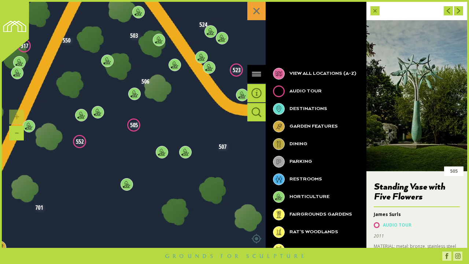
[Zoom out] (16, 133)
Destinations (307, 108)
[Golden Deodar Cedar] (209, 67)
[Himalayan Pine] (138, 12)
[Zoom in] (16, 117)
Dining (297, 144)
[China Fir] (17, 73)
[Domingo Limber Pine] (222, 38)
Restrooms (305, 179)
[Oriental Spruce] (175, 65)
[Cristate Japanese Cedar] (210, 31)
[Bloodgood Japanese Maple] (98, 112)
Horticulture (308, 196)
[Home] (17, 33)
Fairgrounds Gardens (320, 214)
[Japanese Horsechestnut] (185, 152)
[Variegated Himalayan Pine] (159, 40)
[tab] (256, 74)
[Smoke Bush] (127, 184)
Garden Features (313, 126)
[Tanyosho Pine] (242, 95)
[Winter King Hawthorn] (81, 115)
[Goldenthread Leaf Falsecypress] (201, 57)
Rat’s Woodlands (313, 232)
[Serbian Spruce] (134, 94)
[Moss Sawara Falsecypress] (107, 61)
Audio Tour (305, 91)
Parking (300, 161)
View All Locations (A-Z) (322, 73)
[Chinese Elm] (29, 126)
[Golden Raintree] (162, 152)
